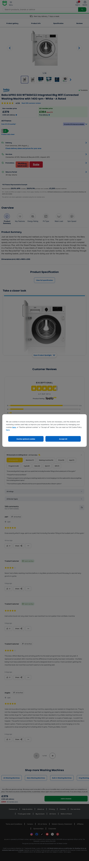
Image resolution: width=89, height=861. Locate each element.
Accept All (63, 439)
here (14, 427)
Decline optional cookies (26, 439)
